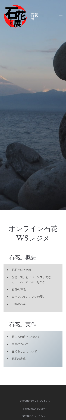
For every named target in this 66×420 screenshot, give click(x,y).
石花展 (34, 17)
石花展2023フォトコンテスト (35, 401)
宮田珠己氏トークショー (35, 416)
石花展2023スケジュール (35, 408)
